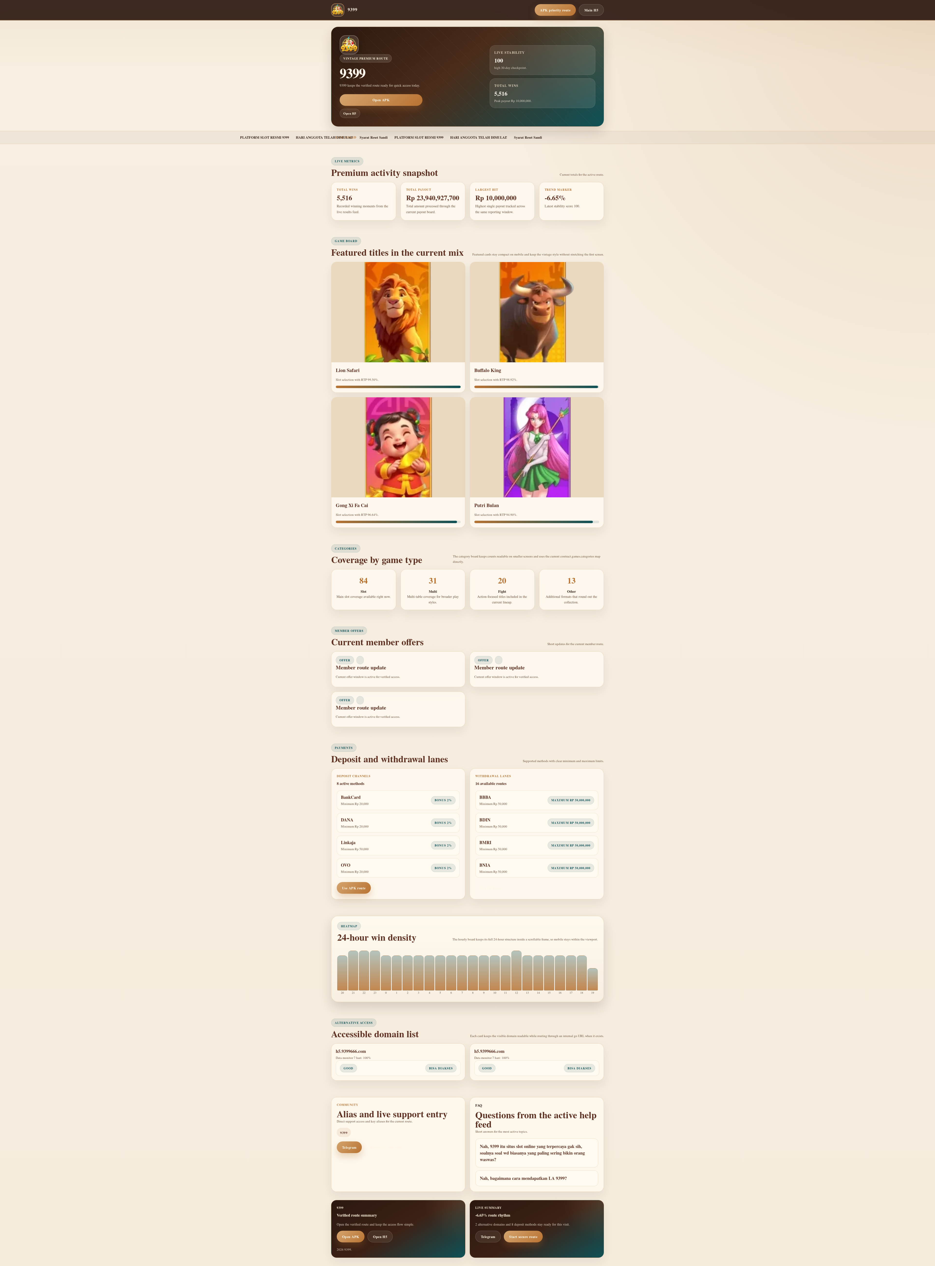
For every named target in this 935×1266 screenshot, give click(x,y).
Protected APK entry (386, 1147)
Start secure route (523, 1236)
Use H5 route (491, 888)
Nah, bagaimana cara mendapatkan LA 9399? (523, 1178)
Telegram (349, 1147)
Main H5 (591, 10)
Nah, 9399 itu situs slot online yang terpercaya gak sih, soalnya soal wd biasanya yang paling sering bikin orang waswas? (532, 1153)
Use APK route (353, 888)
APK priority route (555, 10)
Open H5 (349, 113)
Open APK (381, 99)
